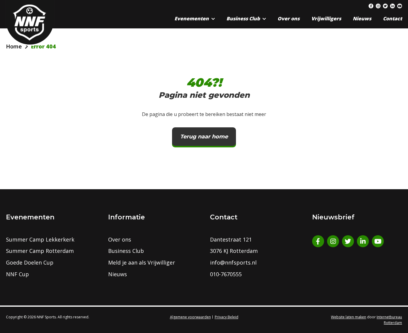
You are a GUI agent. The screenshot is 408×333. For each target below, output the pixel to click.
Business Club (243, 18)
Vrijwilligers (326, 18)
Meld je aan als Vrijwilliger (141, 262)
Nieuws (362, 18)
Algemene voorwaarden (190, 317)
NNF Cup (17, 274)
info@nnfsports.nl (233, 262)
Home (14, 46)
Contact (392, 18)
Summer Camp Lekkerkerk (40, 239)
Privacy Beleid (226, 317)
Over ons (288, 18)
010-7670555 (226, 274)
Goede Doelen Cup (29, 262)
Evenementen (191, 18)
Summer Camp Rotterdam (40, 250)
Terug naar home (204, 136)
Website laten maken (348, 317)
